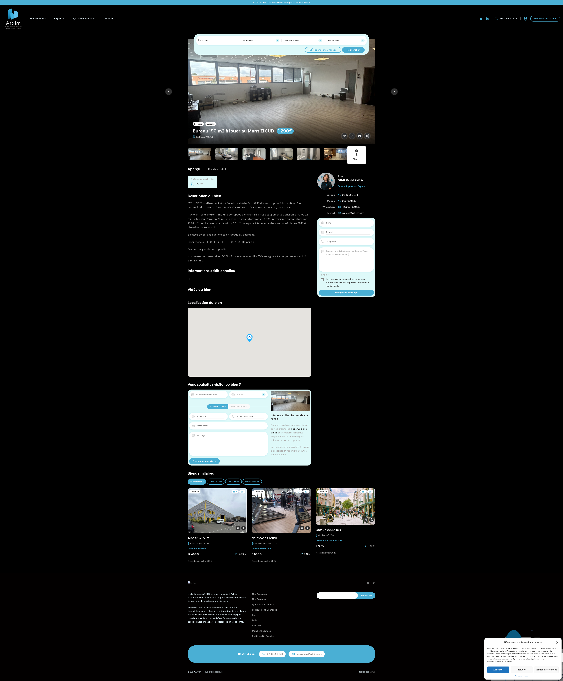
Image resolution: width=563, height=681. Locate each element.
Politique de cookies (523, 676)
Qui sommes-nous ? (84, 18)
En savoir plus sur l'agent (351, 186)
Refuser (522, 669)
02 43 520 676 (508, 18)
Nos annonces (38, 18)
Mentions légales (261, 630)
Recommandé (197, 481)
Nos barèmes (259, 599)
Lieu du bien (233, 481)
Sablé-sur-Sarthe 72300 (266, 543)
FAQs (254, 620)
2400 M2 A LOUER (199, 538)
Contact (108, 18)
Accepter (498, 669)
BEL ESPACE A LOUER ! (265, 538)
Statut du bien (252, 481)
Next (394, 92)
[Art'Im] (13, 18)
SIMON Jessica (350, 180)
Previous (169, 92)
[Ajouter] (352, 136)
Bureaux (210, 124)
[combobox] (260, 40)
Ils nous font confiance (264, 609)
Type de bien (215, 481)
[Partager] (367, 136)
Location (198, 124)
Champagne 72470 (199, 543)
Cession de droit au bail (329, 540)
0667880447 (349, 201)
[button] (557, 642)
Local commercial (261, 548)
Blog (254, 615)
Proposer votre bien (545, 18)
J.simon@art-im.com (353, 213)
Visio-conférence (239, 406)
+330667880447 (351, 207)
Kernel (372, 671)
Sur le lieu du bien (218, 406)
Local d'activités (197, 548)
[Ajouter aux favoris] (344, 136)
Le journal (59, 18)
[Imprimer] (360, 136)
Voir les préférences (546, 669)
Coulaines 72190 (326, 535)
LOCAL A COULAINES (328, 530)
